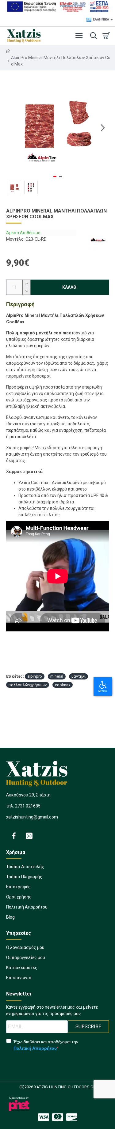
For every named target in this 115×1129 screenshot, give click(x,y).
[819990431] (29, 836)
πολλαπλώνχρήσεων (28, 685)
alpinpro (34, 676)
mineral (56, 676)
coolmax (62, 685)
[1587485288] (57, 1117)
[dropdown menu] (92, 36)
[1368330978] (14, 836)
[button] (12, 128)
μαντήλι (78, 676)
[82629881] (43, 1117)
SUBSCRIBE (88, 1026)
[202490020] (71, 1117)
